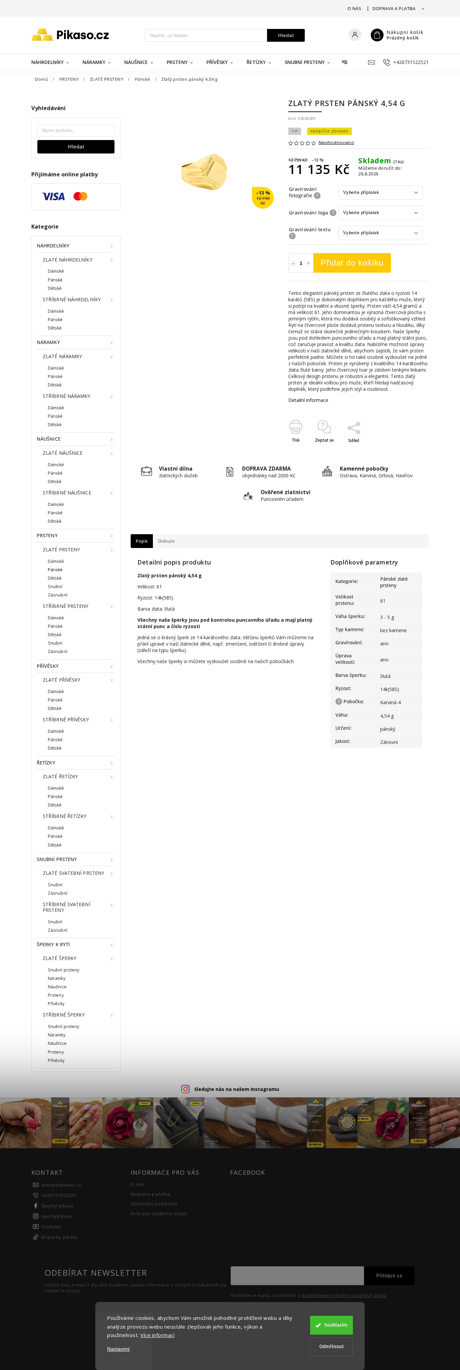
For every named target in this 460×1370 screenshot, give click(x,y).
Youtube (51, 1227)
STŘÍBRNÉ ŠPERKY (64, 1015)
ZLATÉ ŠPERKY (59, 958)
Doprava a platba (393, 8)
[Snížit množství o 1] (293, 264)
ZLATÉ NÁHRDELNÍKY (67, 259)
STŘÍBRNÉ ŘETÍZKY (65, 816)
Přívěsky (56, 1003)
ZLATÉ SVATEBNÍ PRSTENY (73, 873)
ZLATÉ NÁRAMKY (62, 356)
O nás (354, 8)
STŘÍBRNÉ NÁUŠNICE (67, 492)
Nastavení (118, 1348)
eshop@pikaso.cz (61, 1185)
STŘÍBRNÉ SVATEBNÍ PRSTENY (66, 907)
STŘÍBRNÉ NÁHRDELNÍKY (72, 299)
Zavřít (407, 452)
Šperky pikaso (57, 1206)
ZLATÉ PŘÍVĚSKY (61, 680)
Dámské (56, 271)
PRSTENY (47, 535)
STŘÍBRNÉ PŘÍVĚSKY (66, 719)
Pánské (55, 280)
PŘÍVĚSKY (48, 666)
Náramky (56, 978)
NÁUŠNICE (49, 439)
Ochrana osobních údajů (159, 1214)
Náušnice (57, 987)
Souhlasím (336, 1325)
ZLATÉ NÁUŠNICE (63, 453)
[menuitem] (53, 62)
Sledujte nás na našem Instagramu (236, 1089)
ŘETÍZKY (46, 762)
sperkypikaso (56, 1216)
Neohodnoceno (336, 143)
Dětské (55, 288)
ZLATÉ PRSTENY (61, 549)
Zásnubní (57, 595)
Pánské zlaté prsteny (394, 582)
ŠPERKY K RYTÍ (53, 944)
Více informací (157, 1335)
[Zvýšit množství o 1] (308, 264)
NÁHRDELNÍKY (53, 245)
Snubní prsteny (63, 970)
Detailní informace (308, 400)
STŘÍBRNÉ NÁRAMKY (67, 396)
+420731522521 (58, 1195)
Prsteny (56, 995)
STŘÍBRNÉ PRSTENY (66, 606)
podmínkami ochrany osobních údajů (344, 1295)
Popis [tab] (142, 541)
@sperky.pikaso (59, 1237)
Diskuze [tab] (166, 541)
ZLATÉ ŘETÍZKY (60, 776)
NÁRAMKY (48, 342)
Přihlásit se (389, 1275)
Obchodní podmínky (154, 1204)
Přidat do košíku (352, 262)
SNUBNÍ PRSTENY (57, 859)
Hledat (286, 35)
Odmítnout (331, 1346)
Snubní (55, 586)
